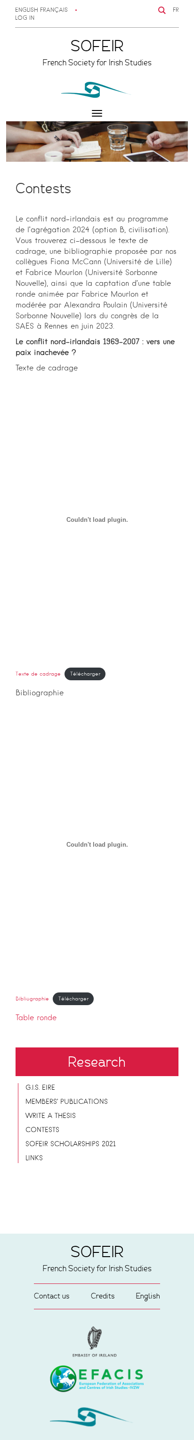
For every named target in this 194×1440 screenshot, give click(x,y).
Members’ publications (66, 1102)
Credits (103, 1295)
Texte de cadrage (38, 674)
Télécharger (85, 674)
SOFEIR (97, 1418)
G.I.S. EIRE (40, 1088)
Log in (24, 18)
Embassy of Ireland (97, 1380)
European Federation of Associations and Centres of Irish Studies (97, 1341)
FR (176, 10)
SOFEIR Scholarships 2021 (70, 1144)
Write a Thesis (50, 1116)
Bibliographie (32, 999)
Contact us (52, 1295)
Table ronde (36, 1018)
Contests (42, 1130)
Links (34, 1158)
